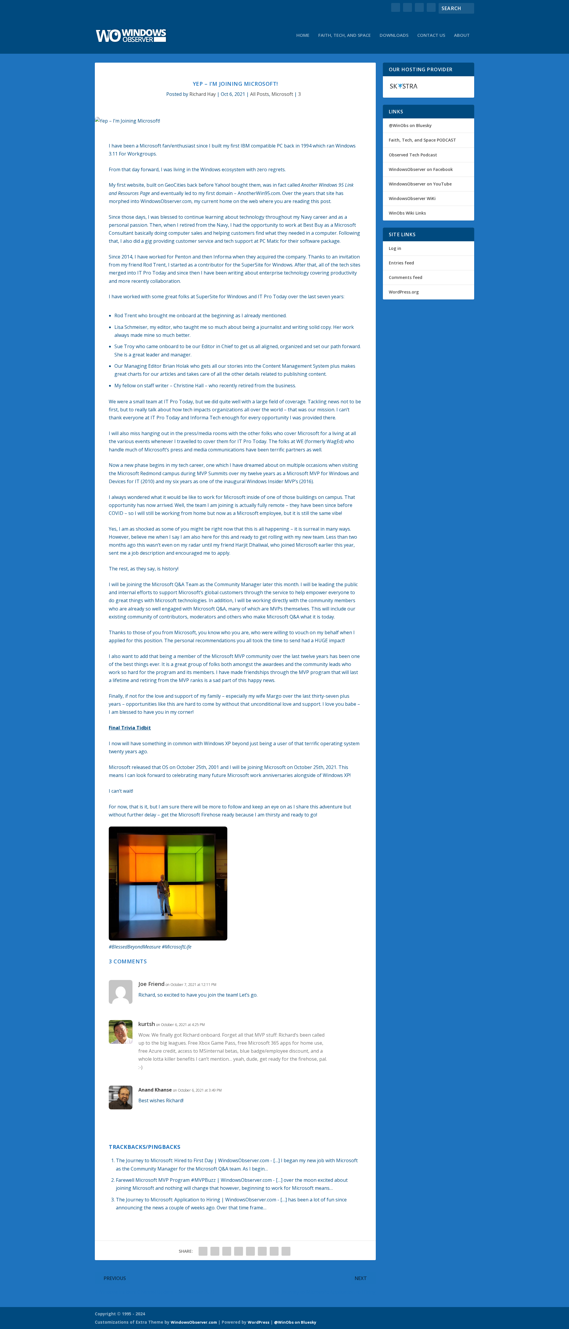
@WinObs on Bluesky (410, 125)
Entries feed (401, 263)
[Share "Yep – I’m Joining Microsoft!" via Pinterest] (227, 1251)
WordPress (258, 1322)
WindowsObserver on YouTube (420, 184)
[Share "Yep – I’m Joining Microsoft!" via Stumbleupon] (262, 1251)
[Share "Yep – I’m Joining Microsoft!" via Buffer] (250, 1251)
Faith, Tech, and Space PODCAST (422, 140)
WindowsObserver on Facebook (421, 169)
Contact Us (431, 35)
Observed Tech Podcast (413, 155)
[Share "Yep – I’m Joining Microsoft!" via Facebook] (203, 1251)
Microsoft (282, 94)
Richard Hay (202, 94)
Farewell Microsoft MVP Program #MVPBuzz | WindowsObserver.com (194, 1180)
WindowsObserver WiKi (412, 198)
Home (302, 35)
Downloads (394, 35)
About (462, 35)
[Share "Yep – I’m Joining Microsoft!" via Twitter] (215, 1251)
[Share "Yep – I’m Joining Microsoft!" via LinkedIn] (238, 1251)
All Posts (259, 94)
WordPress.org (404, 292)
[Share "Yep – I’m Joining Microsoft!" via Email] (274, 1251)
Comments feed (405, 277)
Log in (395, 248)
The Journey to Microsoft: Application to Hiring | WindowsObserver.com (196, 1199)
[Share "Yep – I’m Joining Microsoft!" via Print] (286, 1251)
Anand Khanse (155, 1090)
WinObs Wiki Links (407, 213)
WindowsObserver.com (194, 1322)
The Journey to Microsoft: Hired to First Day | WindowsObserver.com (192, 1160)
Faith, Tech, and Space (344, 35)
